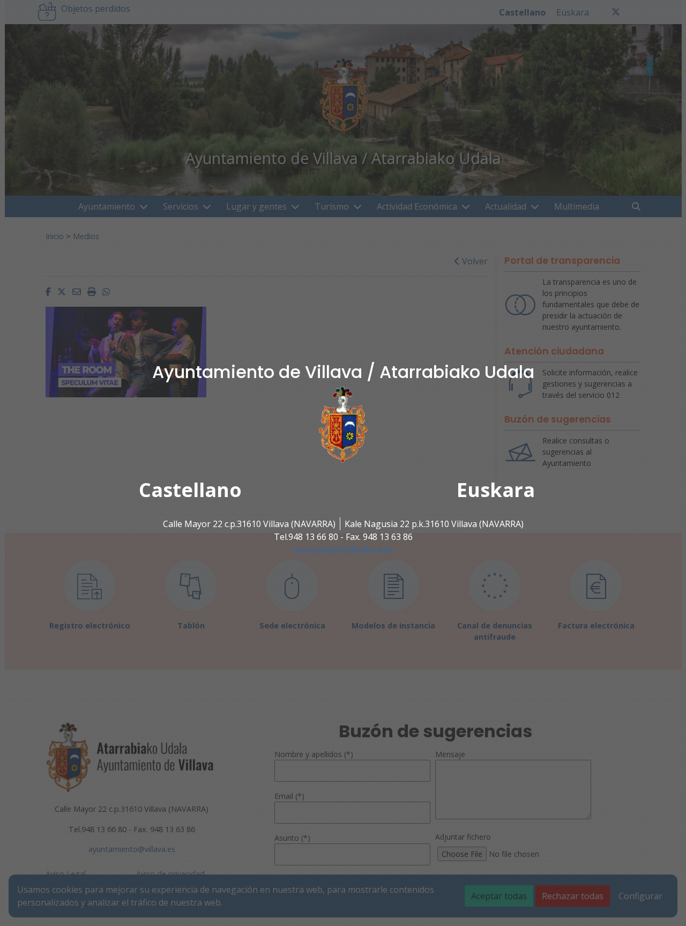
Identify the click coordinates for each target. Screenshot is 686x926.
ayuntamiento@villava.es (343, 549)
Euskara (496, 490)
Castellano (190, 490)
